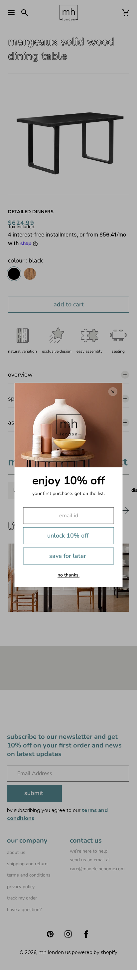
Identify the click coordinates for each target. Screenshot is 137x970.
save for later (67, 556)
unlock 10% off (67, 536)
